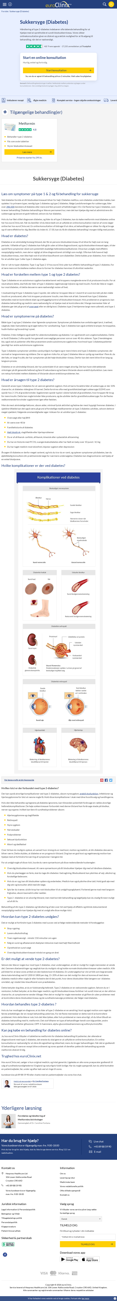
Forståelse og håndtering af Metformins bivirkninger (31, 1117)
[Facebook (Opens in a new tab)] (5, 1254)
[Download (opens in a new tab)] (69, 1259)
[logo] (58, 4)
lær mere (85, 1298)
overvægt (34, 306)
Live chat (99, 1141)
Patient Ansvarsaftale (10, 1231)
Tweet (110, 780)
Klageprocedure (8, 1226)
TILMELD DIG (88, 1244)
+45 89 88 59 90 (14, 1185)
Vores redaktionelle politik (71, 1186)
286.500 (10, 206)
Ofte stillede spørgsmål (70, 1190)
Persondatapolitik (9, 1222)
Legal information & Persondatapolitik (18, 1209)
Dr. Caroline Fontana (41, 1081)
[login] (111, 4)
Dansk (64, 1219)
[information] (10, 4)
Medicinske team (67, 1182)
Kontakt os (64, 1195)
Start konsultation (56, 70)
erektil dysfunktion (89, 793)
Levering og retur (67, 1178)
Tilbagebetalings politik (11, 1218)
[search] (104, 4)
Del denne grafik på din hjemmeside (19, 780)
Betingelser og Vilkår (10, 1214)
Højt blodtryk (13, 432)
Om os (63, 1173)
